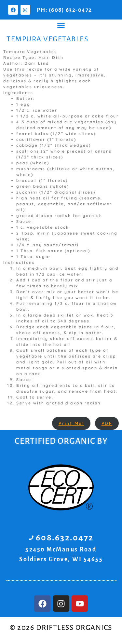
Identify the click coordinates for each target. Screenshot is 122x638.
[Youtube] (80, 603)
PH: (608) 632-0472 (64, 10)
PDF (107, 423)
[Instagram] (25, 10)
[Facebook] (13, 10)
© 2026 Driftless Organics (61, 627)
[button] (61, 26)
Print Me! (71, 423)
